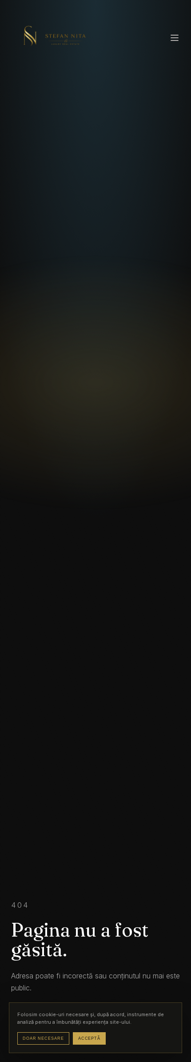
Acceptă (89, 1038)
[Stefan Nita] (53, 38)
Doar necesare (43, 1038)
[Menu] (174, 38)
